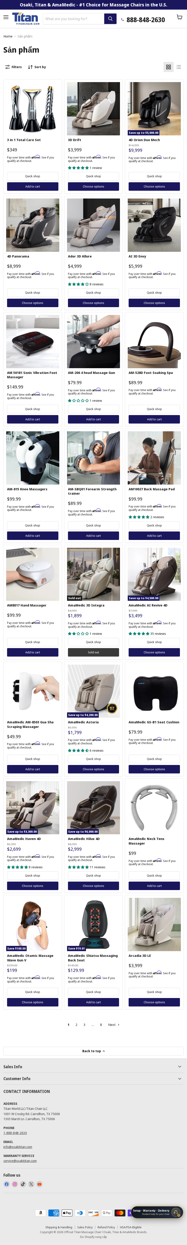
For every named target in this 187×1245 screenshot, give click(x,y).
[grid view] (169, 67)
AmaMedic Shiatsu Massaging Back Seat (93, 957)
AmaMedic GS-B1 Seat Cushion (154, 722)
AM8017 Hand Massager (27, 605)
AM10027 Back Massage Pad (152, 489)
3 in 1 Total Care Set (24, 139)
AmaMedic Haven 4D (24, 838)
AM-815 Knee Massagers (27, 489)
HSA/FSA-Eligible (131, 1227)
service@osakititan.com (20, 1161)
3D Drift (74, 139)
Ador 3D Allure (80, 256)
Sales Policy (85, 1227)
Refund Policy (106, 1227)
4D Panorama (18, 256)
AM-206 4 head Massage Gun (91, 372)
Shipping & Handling (58, 1227)
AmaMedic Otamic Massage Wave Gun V (30, 957)
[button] (79, 167)
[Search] (110, 18)
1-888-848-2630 (15, 1133)
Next (112, 1024)
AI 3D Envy (137, 256)
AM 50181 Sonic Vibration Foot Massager (32, 374)
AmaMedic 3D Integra (86, 605)
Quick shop (32, 176)
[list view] (179, 67)
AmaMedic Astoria (83, 722)
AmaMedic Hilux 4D (84, 838)
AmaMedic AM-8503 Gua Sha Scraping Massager (30, 724)
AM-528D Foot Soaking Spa (151, 372)
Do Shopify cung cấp (93, 1237)
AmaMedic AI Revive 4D (148, 605)
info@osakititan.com (17, 1147)
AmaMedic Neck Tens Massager (146, 840)
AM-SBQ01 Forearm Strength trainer (92, 491)
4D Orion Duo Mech (144, 139)
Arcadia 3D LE (140, 955)
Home (8, 36)
